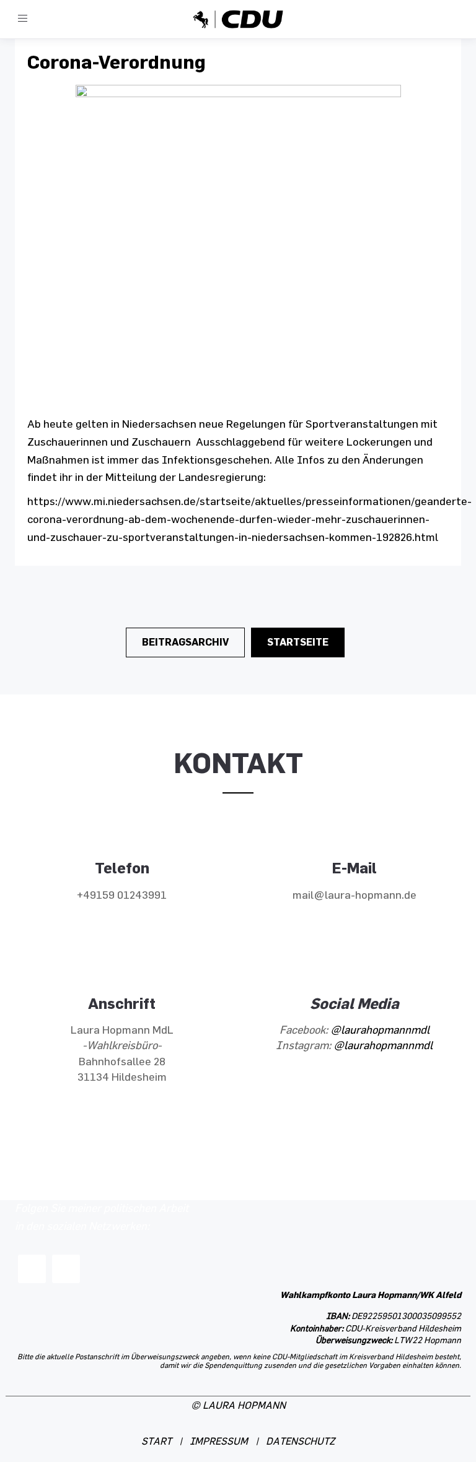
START (156, 1442)
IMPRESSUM (219, 1442)
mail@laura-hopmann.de (354, 896)
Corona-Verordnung (116, 62)
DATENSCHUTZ (300, 1442)
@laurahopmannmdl (380, 1031)
